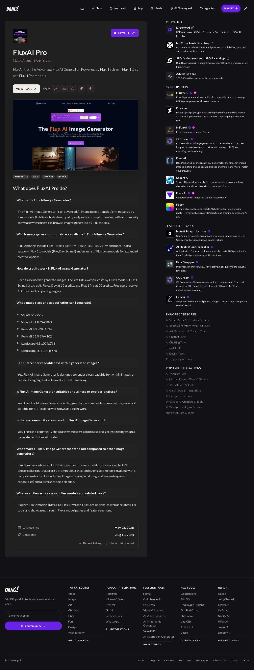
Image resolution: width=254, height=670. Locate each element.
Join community (31, 625)
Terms (245, 660)
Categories (207, 8)
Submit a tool (219, 660)
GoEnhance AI (152, 599)
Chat (71, 616)
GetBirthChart (190, 610)
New (99, 8)
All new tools (190, 640)
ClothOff (223, 604)
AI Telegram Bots (176, 373)
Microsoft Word (115, 599)
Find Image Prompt (192, 604)
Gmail (109, 610)
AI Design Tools (175, 353)
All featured (152, 644)
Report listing (92, 543)
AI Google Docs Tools (179, 396)
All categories (78, 640)
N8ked (222, 593)
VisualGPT (150, 631)
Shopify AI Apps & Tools (180, 412)
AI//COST (187, 627)
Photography (76, 632)
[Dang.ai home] (12, 8)
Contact (234, 660)
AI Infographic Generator (152, 623)
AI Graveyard (183, 8)
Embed (129, 543)
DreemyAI (224, 632)
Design (48, 176)
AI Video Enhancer (154, 616)
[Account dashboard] (245, 8)
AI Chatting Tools (176, 342)
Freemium (21, 176)
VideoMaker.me (153, 610)
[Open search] (82, 8)
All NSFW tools (228, 640)
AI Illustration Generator (158, 636)
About (141, 660)
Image (62, 176)
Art (35, 176)
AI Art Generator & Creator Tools (186, 331)
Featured (120, 8)
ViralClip (186, 621)
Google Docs (114, 616)
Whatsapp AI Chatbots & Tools (184, 401)
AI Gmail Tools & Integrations (183, 390)
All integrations (117, 629)
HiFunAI (223, 621)
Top (140, 8)
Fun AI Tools (173, 348)
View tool (24, 88)
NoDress (223, 610)
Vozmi (184, 632)
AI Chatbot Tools (176, 336)
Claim (113, 543)
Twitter (110, 604)
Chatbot (73, 610)
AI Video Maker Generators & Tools (187, 320)
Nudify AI (224, 616)
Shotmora (187, 616)
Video (72, 593)
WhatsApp (112, 621)
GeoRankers (188, 593)
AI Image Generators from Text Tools (188, 325)
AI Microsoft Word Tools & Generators (189, 379)
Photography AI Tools (179, 359)
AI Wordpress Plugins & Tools (184, 407)
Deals (158, 8)
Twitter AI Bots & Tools (180, 385)
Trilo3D (185, 599)
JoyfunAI (223, 627)
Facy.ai (147, 593)
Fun (70, 621)
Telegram (111, 593)
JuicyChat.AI (226, 599)
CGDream (149, 604)
